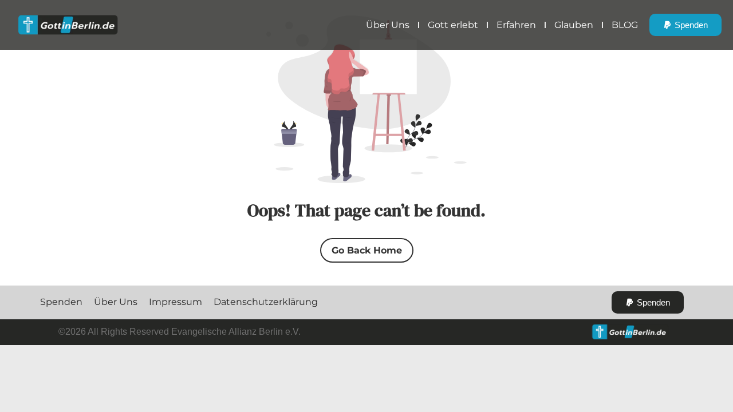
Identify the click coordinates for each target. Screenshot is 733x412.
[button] (685, 25)
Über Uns (387, 24)
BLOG (625, 24)
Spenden (61, 301)
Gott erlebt (453, 24)
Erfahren (516, 24)
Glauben (573, 24)
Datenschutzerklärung (266, 301)
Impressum (175, 301)
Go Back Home (367, 250)
